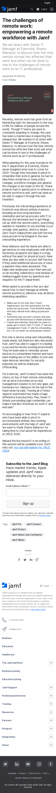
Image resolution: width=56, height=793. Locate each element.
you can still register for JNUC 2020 (26, 449)
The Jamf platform (12, 662)
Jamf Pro (16, 524)
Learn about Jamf (38, 609)
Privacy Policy (45, 515)
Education (7, 646)
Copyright (12, 773)
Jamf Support (9, 687)
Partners (6, 720)
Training (6, 704)
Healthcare (8, 654)
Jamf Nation (18, 540)
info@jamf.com (15, 629)
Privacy (22, 773)
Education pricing (11, 679)
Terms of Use (34, 773)
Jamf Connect (34, 524)
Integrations (8, 737)
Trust (45, 773)
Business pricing (11, 671)
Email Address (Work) (18, 486)
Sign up (28, 503)
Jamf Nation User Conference (27, 534)
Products (7, 728)
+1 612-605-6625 (16, 620)
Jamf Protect (19, 529)
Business (7, 638)
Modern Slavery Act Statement (28, 778)
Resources (8, 712)
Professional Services (14, 695)
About (5, 745)
